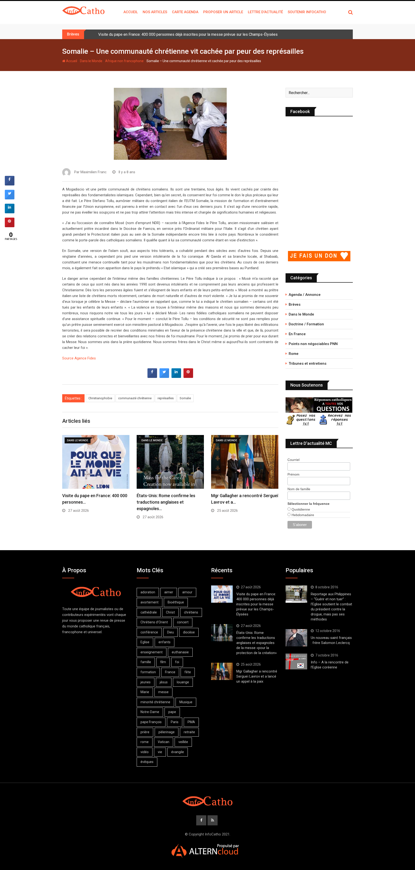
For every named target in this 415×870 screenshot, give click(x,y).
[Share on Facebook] (152, 376)
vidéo (144, 752)
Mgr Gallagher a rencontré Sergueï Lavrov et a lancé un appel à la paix (256, 676)
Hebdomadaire (302, 515)
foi (177, 662)
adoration (147, 592)
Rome (294, 354)
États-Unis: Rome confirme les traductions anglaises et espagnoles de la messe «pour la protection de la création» (256, 643)
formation (148, 672)
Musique (185, 702)
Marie (144, 692)
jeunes (145, 682)
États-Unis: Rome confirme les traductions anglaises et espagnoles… (166, 502)
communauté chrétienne (135, 398)
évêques (146, 762)
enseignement (151, 652)
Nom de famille (298, 489)
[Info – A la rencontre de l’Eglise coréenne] (296, 661)
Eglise (144, 642)
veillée (183, 742)
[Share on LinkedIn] (9, 211)
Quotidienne (300, 509)
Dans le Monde (91, 61)
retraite (189, 732)
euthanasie (180, 652)
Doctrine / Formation (306, 324)
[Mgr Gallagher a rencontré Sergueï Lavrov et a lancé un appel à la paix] (222, 671)
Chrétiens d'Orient (154, 622)
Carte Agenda (185, 12)
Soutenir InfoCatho (307, 12)
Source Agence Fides (79, 358)
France (170, 672)
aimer (168, 592)
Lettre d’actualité (265, 12)
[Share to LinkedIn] (176, 376)
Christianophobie (100, 398)
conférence (149, 632)
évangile (177, 752)
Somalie (185, 398)
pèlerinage (167, 732)
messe (163, 692)
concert (183, 622)
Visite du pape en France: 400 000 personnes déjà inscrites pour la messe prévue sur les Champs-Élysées (188, 34)
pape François (151, 722)
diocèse (189, 632)
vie (160, 752)
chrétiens (191, 612)
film (163, 662)
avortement (149, 602)
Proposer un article (223, 12)
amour (187, 592)
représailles (166, 398)
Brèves (294, 304)
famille (145, 662)
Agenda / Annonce (305, 294)
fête (187, 672)
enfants (165, 642)
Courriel (293, 460)
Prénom (293, 474)
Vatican (163, 742)
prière (144, 732)
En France (297, 334)
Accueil (130, 12)
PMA (191, 722)
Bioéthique (176, 602)
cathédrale (148, 612)
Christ (170, 612)
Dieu (170, 632)
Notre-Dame (149, 712)
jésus (164, 682)
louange (183, 682)
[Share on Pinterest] (188, 376)
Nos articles (155, 12)
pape (172, 712)
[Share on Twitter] (164, 376)
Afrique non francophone (124, 61)
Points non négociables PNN (313, 344)
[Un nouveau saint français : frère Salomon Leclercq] (296, 637)
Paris (174, 722)
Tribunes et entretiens (307, 363)
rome (144, 742)
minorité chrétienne (155, 702)
